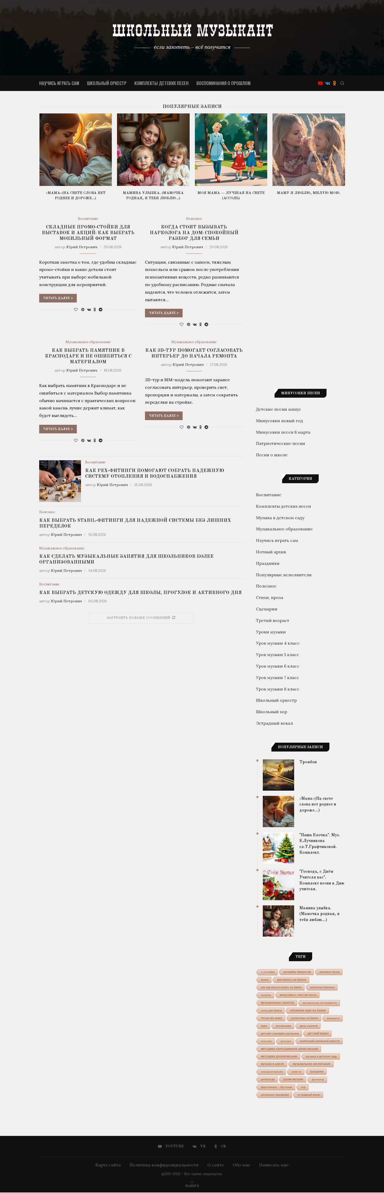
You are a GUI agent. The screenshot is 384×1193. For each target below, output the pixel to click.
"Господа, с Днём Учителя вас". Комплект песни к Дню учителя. (321, 880)
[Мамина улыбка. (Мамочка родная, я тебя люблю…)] (153, 149)
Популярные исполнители (284, 574)
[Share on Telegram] (100, 309)
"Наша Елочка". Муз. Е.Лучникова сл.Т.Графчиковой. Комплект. (319, 844)
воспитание (283, 1025)
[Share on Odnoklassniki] (95, 309)
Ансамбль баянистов (297, 971)
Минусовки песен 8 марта (283, 432)
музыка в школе (272, 1064)
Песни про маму (271, 1018)
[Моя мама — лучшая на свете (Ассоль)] (231, 149)
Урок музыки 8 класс (277, 689)
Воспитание (88, 219)
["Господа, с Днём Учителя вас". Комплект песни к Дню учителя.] (278, 884)
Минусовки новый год (279, 420)
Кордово (266, 995)
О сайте (215, 1164)
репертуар (268, 1079)
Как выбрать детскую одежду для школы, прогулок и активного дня (140, 592)
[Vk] (327, 83)
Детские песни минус (278, 409)
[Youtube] (320, 83)
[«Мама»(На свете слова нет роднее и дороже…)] (75, 149)
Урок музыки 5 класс (277, 654)
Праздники (268, 563)
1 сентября (268, 972)
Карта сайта (108, 1164)
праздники (317, 1071)
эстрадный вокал (309, 1094)
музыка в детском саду (321, 1056)
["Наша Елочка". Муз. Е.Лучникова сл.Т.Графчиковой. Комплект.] (278, 848)
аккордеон (333, 1018)
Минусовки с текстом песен (298, 994)
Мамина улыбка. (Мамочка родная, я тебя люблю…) (319, 914)
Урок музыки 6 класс (277, 666)
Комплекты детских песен (161, 83)
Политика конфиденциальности (164, 1164)
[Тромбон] (278, 775)
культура (286, 1041)
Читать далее (56, 298)
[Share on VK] (89, 309)
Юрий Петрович (81, 247)
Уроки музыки (271, 631)
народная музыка (272, 1071)
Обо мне (241, 1164)
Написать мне (274, 1164)
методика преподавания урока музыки (289, 1048)
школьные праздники (275, 1094)
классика (266, 1041)
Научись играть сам (59, 83)
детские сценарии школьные (280, 1033)
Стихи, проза (269, 597)
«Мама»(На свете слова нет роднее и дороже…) (317, 805)
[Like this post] (76, 309)
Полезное (194, 219)
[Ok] (334, 83)
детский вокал (318, 1033)
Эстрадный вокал (274, 723)
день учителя (309, 1025)
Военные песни (329, 971)
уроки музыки (293, 1079)
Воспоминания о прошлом (223, 83)
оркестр (296, 1071)
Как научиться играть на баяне (281, 987)
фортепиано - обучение (276, 1087)
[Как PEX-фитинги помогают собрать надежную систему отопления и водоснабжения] (60, 481)
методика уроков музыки (279, 1056)
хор (303, 1087)
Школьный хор (271, 711)
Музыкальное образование (88, 342)
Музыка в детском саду (280, 517)
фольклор (318, 1079)
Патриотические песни (280, 443)
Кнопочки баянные (322, 987)
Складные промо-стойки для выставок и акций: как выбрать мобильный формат (88, 233)
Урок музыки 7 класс (277, 677)
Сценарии (266, 608)
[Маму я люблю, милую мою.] (308, 149)
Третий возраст (272, 620)
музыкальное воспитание (312, 1064)
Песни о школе (272, 454)
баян (264, 1025)
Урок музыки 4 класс (278, 643)
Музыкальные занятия (277, 1002)
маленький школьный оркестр (320, 1041)
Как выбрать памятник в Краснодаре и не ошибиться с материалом (88, 356)
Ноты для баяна (271, 1010)
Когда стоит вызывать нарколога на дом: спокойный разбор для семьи (194, 233)
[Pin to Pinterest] (82, 309)
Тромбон (308, 762)
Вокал (265, 979)
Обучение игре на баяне (308, 1010)
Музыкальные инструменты (320, 1002)
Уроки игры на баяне (304, 1018)
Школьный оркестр (106, 83)
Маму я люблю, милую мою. (308, 193)
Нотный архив (271, 551)
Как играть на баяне (291, 979)
